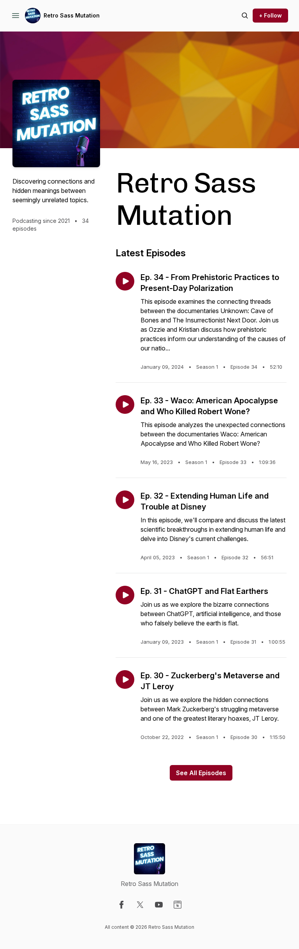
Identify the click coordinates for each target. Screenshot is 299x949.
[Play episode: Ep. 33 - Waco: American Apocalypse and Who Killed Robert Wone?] (125, 404)
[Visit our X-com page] (140, 905)
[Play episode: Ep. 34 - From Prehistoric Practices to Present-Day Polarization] (125, 281)
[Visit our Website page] (177, 905)
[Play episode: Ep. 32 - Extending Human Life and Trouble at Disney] (125, 499)
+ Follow (270, 15)
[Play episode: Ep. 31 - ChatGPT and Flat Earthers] (125, 595)
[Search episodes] (245, 15)
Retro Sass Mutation (72, 15)
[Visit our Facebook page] (121, 905)
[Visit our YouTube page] (159, 905)
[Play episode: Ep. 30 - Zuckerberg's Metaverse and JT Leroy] (125, 679)
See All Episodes (201, 773)
